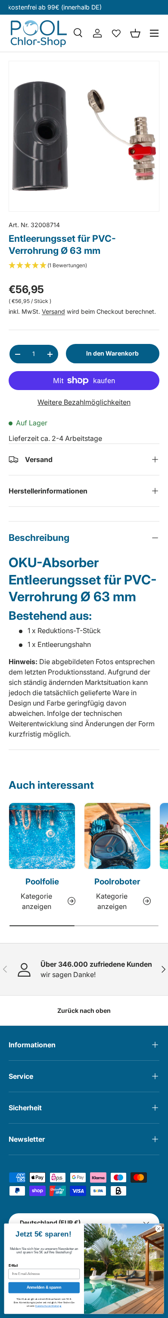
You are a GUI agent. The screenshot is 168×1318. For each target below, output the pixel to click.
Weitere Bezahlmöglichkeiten (84, 402)
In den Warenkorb (112, 353)
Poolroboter (117, 882)
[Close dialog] (158, 1229)
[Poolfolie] (42, 836)
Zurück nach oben (84, 1010)
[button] (135, 33)
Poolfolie (42, 882)
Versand (53, 311)
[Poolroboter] (117, 836)
